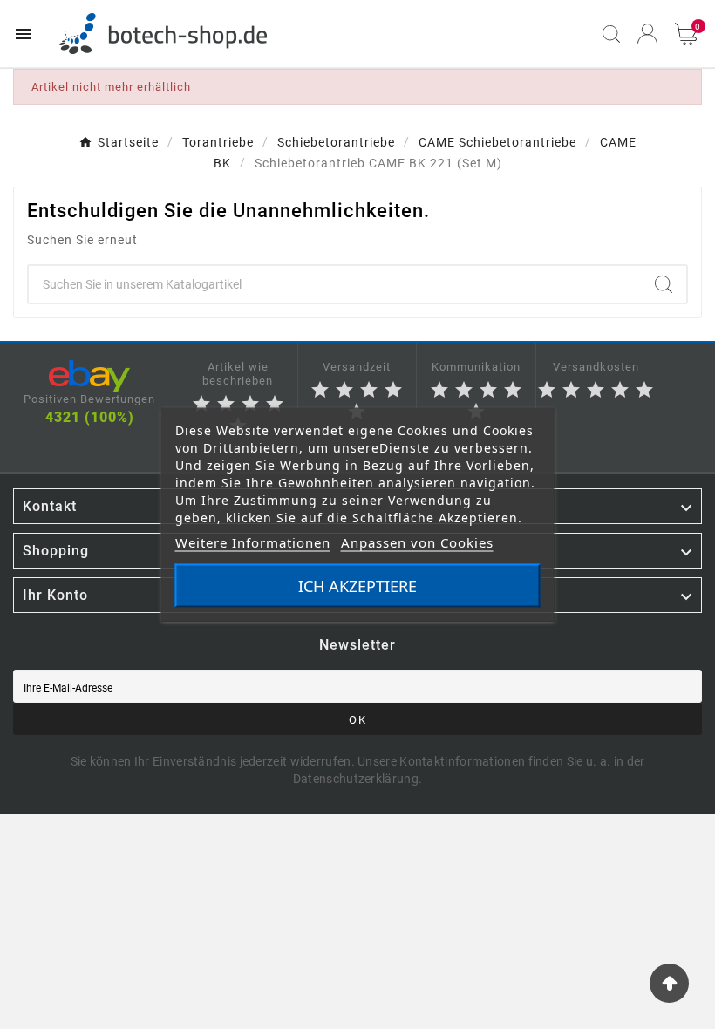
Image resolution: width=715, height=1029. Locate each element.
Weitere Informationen (252, 542)
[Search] (663, 284)
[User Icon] (647, 34)
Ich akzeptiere (357, 586)
